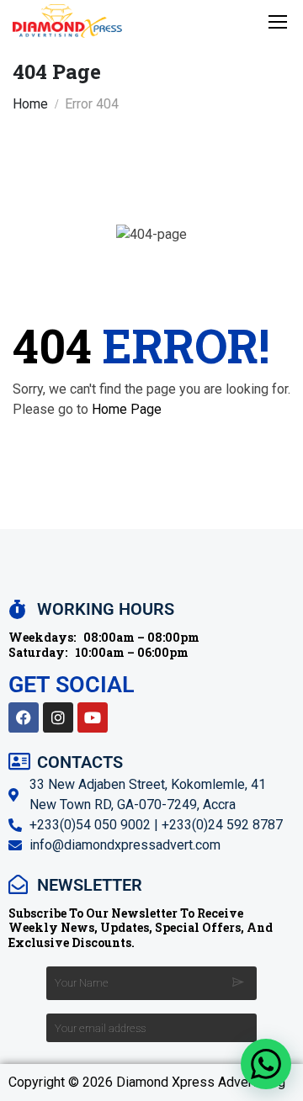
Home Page (127, 409)
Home (30, 104)
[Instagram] (58, 717)
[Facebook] (23, 717)
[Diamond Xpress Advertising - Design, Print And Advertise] (67, 21)
